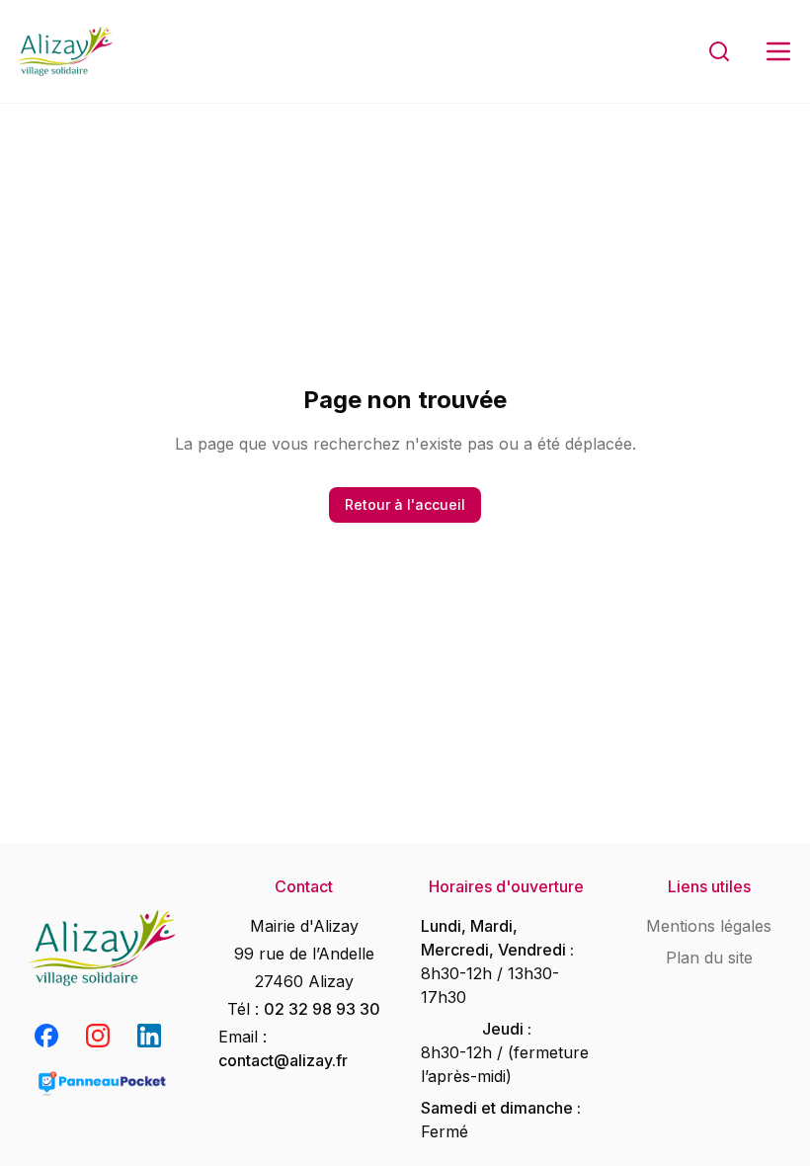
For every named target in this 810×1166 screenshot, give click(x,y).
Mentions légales (708, 926)
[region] (405, 583)
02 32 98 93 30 (322, 1009)
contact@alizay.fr (283, 1060)
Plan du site (709, 957)
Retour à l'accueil (405, 504)
